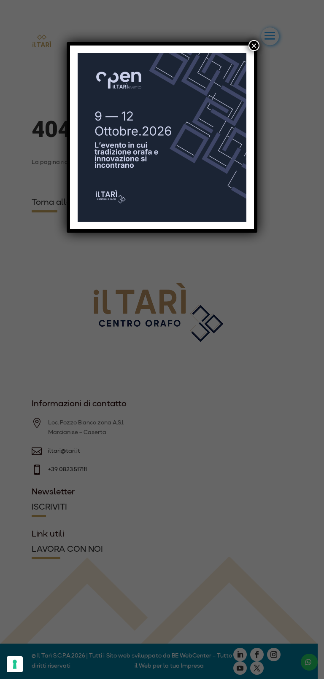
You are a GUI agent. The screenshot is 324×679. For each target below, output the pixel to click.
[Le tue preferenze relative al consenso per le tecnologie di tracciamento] (15, 664)
